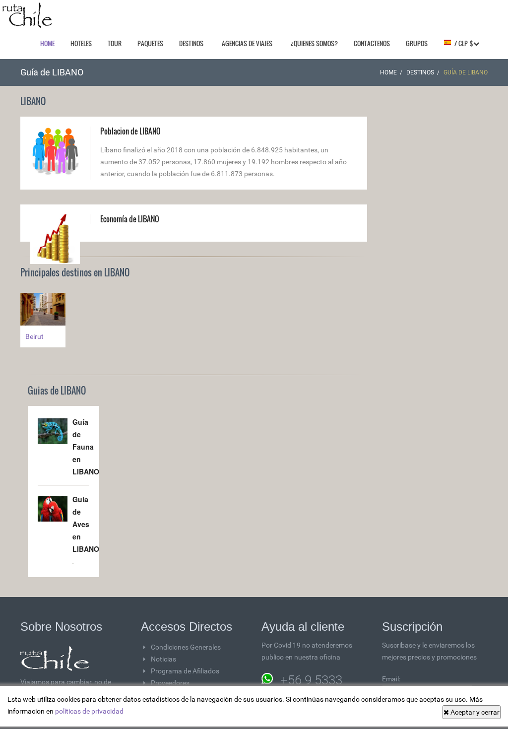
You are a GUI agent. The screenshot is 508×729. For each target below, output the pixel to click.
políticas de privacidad (89, 711)
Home (47, 43)
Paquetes (150, 43)
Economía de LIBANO (129, 218)
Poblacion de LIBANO (130, 131)
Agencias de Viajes (247, 43)
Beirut (34, 336)
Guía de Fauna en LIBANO (85, 446)
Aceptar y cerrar (474, 712)
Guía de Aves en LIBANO (85, 524)
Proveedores (170, 683)
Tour (115, 43)
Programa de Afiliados (185, 671)
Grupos (417, 43)
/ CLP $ (462, 43)
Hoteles (81, 43)
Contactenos (372, 43)
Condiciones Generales (186, 647)
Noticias (163, 659)
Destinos (191, 43)
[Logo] (27, 15)
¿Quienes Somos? (314, 43)
